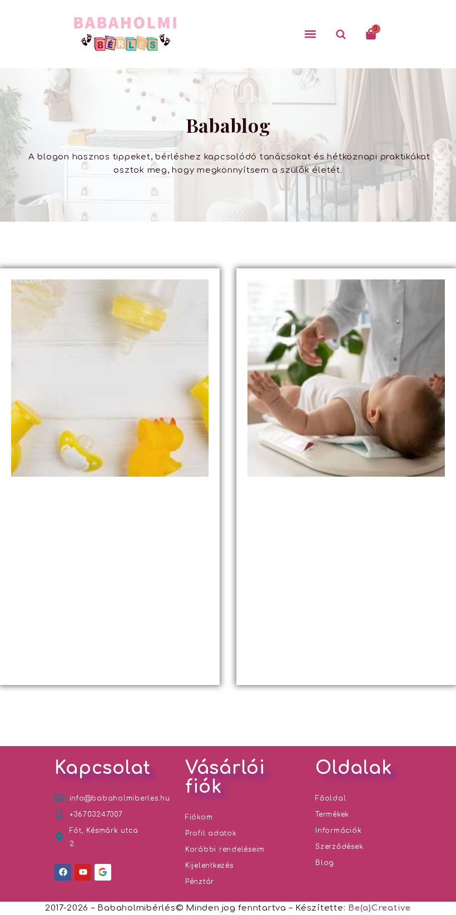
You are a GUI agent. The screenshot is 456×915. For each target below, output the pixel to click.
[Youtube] (83, 872)
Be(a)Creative (379, 908)
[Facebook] (62, 872)
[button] (310, 34)
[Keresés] (340, 34)
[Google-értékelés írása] (103, 872)
